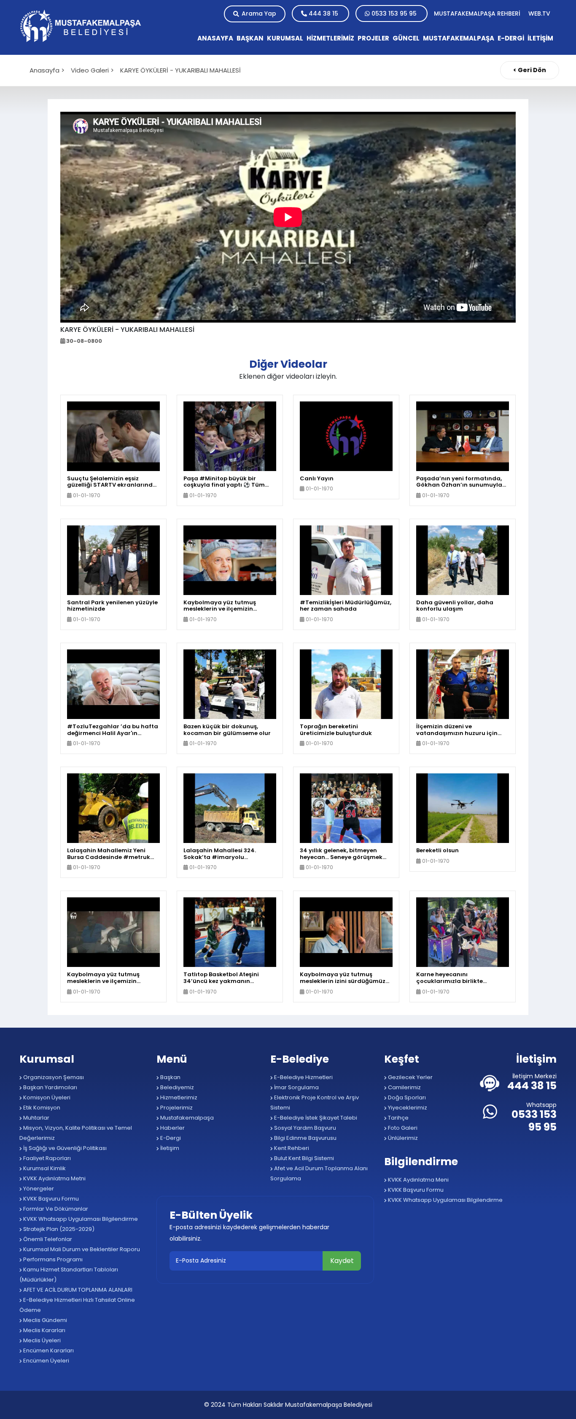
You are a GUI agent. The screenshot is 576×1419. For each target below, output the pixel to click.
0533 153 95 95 (394, 13)
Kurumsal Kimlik (44, 1168)
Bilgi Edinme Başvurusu (304, 1138)
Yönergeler (38, 1189)
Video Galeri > (92, 70)
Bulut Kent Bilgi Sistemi (303, 1158)
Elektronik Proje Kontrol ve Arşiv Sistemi (314, 1102)
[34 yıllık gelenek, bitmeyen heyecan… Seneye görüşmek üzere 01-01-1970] (346, 808)
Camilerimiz (404, 1087)
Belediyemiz (176, 1087)
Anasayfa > (47, 70)
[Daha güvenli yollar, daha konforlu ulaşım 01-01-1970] (462, 560)
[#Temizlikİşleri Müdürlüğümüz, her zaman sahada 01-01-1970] (346, 560)
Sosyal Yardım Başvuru (304, 1128)
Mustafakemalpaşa (186, 1118)
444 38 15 (323, 13)
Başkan (169, 1077)
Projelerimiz (176, 1108)
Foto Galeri (402, 1128)
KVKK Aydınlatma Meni (418, 1180)
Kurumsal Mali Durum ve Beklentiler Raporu (81, 1249)
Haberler (172, 1128)
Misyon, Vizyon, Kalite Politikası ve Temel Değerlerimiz (75, 1133)
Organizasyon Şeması (53, 1077)
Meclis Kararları (43, 1330)
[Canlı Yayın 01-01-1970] (346, 436)
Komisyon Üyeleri (46, 1097)
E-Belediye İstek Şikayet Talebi (315, 1118)
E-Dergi (170, 1138)
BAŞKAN (250, 38)
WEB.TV (539, 13)
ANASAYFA (215, 38)
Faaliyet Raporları (46, 1158)
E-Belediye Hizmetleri (303, 1077)
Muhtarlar (35, 1118)
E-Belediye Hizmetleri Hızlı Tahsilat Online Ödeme (77, 1305)
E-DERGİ (511, 38)
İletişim (169, 1148)
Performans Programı (52, 1259)
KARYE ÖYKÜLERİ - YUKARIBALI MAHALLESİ (180, 70)
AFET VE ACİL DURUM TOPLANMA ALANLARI (77, 1290)
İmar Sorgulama (296, 1087)
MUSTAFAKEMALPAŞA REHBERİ (478, 13)
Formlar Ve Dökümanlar (55, 1209)
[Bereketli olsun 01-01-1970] (462, 808)
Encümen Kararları (48, 1350)
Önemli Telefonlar (47, 1239)
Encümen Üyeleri (45, 1361)
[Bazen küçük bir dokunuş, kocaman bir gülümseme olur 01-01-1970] (229, 684)
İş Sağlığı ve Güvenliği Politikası (64, 1148)
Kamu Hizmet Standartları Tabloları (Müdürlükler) (68, 1275)
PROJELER (373, 38)
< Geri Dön (529, 70)
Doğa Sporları (406, 1097)
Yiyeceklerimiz (407, 1108)
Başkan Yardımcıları (49, 1087)
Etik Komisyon (41, 1108)
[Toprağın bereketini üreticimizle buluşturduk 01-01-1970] (346, 684)
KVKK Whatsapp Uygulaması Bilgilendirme (80, 1219)
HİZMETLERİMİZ (330, 38)
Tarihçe (398, 1118)
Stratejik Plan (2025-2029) (58, 1229)
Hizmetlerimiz (178, 1097)
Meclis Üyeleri (41, 1340)
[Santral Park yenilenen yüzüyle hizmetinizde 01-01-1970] (113, 560)
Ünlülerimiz (402, 1138)
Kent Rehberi (291, 1148)
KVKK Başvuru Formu (50, 1199)
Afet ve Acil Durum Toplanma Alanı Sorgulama (319, 1173)
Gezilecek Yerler (410, 1077)
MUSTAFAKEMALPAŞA (458, 38)
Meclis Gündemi (44, 1320)
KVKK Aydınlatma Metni (54, 1178)
